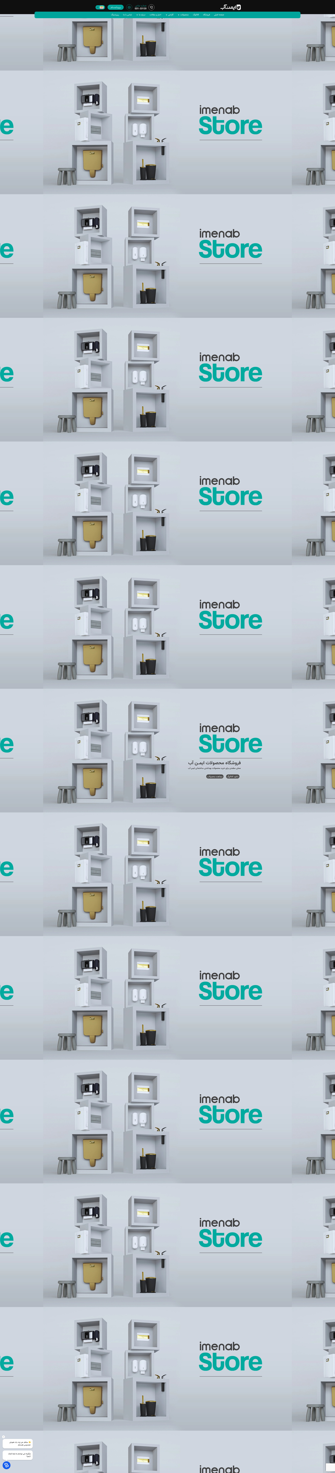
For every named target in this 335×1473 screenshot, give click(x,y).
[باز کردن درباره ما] (137, 14)
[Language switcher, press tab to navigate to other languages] (100, 7)
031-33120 (140, 9)
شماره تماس (140, 5)
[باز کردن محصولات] (179, 14)
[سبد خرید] (129, 7)
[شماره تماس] (151, 7)
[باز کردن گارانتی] (166, 14)
